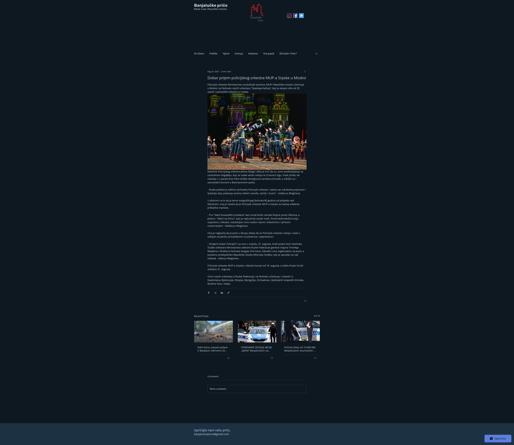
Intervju (239, 53)
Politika (213, 53)
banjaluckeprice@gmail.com (211, 434)
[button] (316, 54)
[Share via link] (228, 292)
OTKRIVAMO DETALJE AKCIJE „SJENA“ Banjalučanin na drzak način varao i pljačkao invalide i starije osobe (256, 349)
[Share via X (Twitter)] (215, 292)
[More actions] (305, 71)
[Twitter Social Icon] (301, 15)
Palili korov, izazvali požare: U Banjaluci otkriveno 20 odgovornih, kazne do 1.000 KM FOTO (212, 349)
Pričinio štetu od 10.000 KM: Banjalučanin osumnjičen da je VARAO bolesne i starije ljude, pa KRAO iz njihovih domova (300, 349)
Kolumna (253, 53)
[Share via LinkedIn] (222, 292)
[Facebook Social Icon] (295, 15)
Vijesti (226, 53)
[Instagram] (289, 15)
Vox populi (268, 53)
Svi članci (199, 53)
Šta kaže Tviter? (288, 53)
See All (317, 315)
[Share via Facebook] (208, 292)
